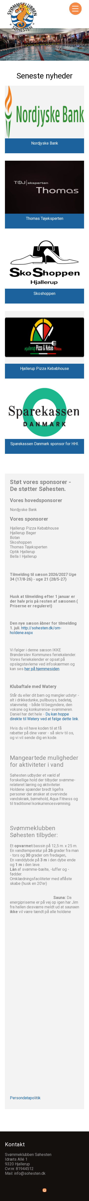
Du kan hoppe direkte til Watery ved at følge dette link (44, 716)
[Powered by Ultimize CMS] (44, 1190)
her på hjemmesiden (41, 668)
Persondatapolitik (25, 1098)
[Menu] (75, 8)
